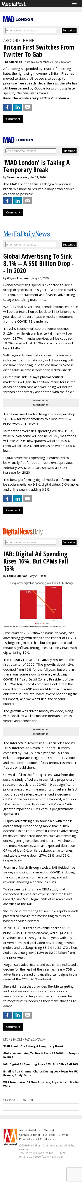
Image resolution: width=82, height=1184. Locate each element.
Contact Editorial (29, 1135)
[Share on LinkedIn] (17, 107)
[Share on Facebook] (7, 107)
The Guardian (12, 62)
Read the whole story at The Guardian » (36, 98)
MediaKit (49, 1130)
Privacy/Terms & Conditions (36, 1139)
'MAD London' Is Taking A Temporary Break (33, 1046)
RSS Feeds (49, 1135)
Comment (13, 119)
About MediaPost (30, 1130)
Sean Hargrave (17, 177)
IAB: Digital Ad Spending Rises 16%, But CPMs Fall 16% (40, 1064)
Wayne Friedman (18, 278)
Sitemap (64, 1135)
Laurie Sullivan (17, 576)
